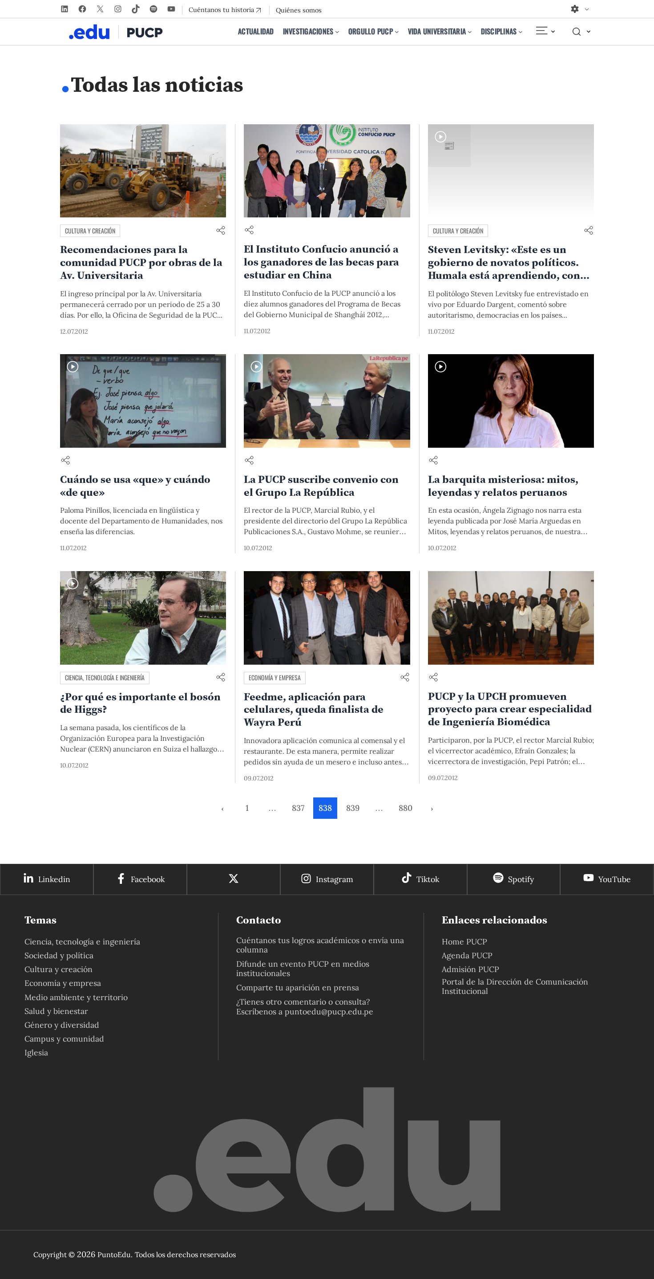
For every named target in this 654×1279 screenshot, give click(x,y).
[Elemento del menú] (545, 31)
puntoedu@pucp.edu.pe (329, 1011)
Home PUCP (464, 941)
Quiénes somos (299, 10)
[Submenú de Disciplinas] (520, 31)
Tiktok (427, 879)
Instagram (334, 879)
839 (352, 808)
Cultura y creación (90, 230)
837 (298, 808)
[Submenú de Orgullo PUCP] (397, 31)
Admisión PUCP (470, 969)
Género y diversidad (61, 1025)
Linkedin (54, 879)
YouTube (614, 879)
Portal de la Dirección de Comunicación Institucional (515, 986)
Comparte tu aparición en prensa (297, 987)
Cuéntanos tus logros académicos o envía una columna (320, 945)
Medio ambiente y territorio (76, 997)
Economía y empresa (275, 677)
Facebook (148, 879)
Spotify (521, 879)
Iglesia (36, 1052)
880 (405, 808)
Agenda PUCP (467, 955)
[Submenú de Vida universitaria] (470, 31)
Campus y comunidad (64, 1039)
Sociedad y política (58, 955)
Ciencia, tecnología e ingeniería (105, 677)
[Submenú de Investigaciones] (337, 31)
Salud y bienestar (56, 1011)
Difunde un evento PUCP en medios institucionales (302, 968)
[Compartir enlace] (220, 231)
